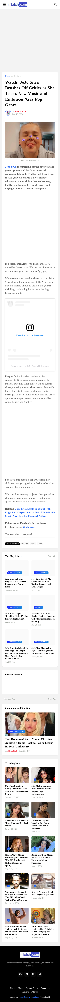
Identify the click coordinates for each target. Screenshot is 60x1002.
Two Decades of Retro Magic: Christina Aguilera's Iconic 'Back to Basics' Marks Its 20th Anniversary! (29, 743)
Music (33, 544)
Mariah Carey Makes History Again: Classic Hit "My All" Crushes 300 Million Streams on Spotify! (16, 860)
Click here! (29, 526)
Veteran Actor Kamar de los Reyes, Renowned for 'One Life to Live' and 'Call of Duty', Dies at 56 (16, 896)
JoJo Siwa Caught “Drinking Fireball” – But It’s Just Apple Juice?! (16, 616)
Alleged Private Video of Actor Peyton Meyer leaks (42, 893)
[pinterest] (33, 974)
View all (51, 556)
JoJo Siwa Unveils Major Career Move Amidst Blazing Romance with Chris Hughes (42, 583)
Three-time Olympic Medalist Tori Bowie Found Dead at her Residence (40, 824)
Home (7, 76)
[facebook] (20, 974)
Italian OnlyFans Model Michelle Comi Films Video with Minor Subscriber (42, 859)
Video (40, 544)
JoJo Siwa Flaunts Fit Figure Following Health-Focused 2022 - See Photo (42, 650)
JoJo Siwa (16, 76)
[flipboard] (26, 974)
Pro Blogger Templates (29, 997)
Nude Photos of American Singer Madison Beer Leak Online (16, 823)
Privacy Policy (32, 988)
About (20, 988)
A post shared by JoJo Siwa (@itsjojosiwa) (30, 366)
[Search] (56, 4)
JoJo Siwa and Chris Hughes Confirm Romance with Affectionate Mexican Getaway (43, 617)
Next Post (52, 699)
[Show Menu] (4, 4)
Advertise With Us (30, 992)
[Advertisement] (30, 39)
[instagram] (39, 974)
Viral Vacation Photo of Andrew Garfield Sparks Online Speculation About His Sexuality (16, 930)
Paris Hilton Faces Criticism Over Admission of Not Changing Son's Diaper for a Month (42, 930)
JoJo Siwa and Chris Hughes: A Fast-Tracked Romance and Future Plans (15, 583)
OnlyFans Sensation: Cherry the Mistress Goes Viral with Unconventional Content (16, 790)
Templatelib (45, 997)
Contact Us (45, 988)
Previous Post (9, 699)
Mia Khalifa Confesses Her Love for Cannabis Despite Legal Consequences (41, 790)
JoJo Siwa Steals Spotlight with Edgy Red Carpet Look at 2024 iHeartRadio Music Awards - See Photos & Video (30, 512)
